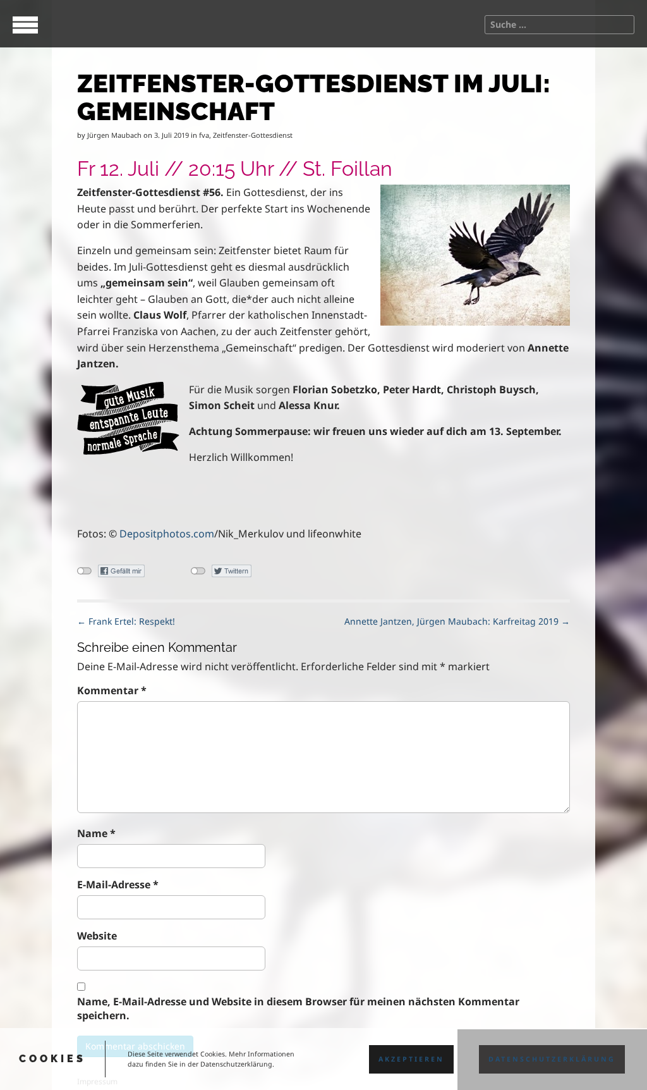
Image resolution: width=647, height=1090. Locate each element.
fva (204, 135)
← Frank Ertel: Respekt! (126, 621)
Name (96, 833)
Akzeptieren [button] (411, 1059)
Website (97, 936)
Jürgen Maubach (114, 135)
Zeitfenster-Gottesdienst (253, 135)
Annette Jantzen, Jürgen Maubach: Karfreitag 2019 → (457, 621)
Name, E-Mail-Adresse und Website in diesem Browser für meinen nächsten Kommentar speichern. (298, 1009)
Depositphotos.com (166, 534)
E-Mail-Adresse (118, 884)
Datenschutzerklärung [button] (551, 1059)
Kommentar (112, 690)
